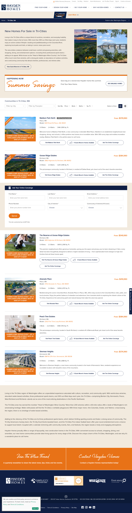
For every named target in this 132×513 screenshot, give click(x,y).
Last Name (52, 194)
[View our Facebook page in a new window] (82, 508)
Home (3, 20)
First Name (13, 194)
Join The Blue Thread (107, 1)
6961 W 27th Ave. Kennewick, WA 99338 (58, 356)
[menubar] (83, 7)
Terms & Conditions (53, 507)
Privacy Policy (65, 507)
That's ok (35, 508)
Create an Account (126, 1)
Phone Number (14, 203)
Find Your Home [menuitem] (41, 7)
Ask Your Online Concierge (130, 301)
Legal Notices (41, 507)
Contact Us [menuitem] (119, 7)
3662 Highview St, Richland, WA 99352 (58, 160)
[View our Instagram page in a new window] (86, 508)
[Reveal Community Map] (125, 106)
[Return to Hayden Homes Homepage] (10, 7)
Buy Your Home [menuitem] (81, 7)
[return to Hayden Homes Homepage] (15, 483)
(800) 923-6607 (43, 499)
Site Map (74, 507)
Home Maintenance (95, 1)
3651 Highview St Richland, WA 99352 (57, 240)
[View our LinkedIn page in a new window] (94, 508)
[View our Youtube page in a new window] (90, 507)
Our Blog (79, 1)
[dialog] (21, 504)
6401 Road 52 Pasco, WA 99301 (55, 123)
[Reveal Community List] (120, 106)
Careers (74, 1)
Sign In (117, 1)
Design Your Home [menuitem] (61, 7)
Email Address (92, 194)
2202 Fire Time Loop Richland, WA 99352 (59, 321)
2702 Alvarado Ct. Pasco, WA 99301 (57, 284)
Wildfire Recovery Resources (62, 1)
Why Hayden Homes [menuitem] (101, 7)
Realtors (86, 1)
